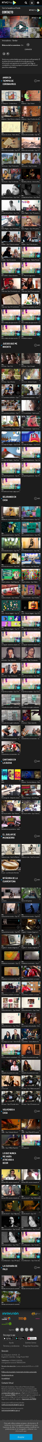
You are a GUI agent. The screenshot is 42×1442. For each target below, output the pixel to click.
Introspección (25, 1148)
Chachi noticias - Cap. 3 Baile (29, 582)
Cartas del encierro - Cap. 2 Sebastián (31, 1010)
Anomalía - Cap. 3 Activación (9, 676)
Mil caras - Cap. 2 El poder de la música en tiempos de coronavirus (11, 1104)
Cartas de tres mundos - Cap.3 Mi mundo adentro (11, 932)
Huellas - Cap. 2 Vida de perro (30, 244)
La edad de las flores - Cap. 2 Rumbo (31, 197)
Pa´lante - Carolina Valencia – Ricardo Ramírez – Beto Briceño (31, 782)
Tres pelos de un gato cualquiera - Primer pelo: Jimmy (11, 707)
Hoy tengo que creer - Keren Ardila (11, 1041)
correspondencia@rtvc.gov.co (11, 1393)
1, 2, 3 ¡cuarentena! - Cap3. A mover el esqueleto (31, 429)
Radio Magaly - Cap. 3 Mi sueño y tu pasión (31, 229)
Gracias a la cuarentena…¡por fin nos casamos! (31, 307)
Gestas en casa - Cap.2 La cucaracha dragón (31, 857)
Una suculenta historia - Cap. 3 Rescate (31, 535)
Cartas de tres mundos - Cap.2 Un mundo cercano (31, 916)
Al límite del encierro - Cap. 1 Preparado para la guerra (11, 551)
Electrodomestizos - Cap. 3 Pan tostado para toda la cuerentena (11, 1245)
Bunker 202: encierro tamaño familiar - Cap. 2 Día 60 (31, 1182)
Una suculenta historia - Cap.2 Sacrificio (11, 535)
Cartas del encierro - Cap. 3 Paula (11, 1026)
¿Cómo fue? (5, 1088)
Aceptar (21, 1436)
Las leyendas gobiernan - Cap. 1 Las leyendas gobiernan (31, 460)
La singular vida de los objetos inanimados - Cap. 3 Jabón (31, 645)
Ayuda (11, 1342)
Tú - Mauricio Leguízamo (28, 275)
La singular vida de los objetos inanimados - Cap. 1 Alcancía (31, 629)
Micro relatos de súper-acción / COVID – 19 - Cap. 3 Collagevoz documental (11, 338)
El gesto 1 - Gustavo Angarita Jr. (30, 932)
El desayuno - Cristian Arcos (9, 103)
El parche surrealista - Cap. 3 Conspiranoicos (31, 691)
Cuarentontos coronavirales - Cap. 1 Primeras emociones (11, 738)
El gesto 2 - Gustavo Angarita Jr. (10, 947)
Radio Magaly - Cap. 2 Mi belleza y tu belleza (11, 229)
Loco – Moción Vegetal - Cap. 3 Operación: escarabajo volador (11, 629)
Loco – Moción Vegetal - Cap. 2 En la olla (31, 613)
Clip (2, 101)
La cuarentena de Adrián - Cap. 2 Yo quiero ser (31, 397)
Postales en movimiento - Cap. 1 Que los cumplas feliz (11, 963)
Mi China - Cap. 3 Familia (8, 382)
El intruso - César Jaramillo (29, 723)
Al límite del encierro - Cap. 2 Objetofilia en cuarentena (31, 551)
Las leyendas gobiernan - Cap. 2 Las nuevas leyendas (11, 476)
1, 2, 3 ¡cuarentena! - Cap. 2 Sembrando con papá (11, 429)
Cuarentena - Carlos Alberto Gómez (31, 1041)
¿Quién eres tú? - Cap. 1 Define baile (31, 1198)
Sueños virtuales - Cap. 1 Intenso (10, 598)
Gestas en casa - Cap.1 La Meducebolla (11, 857)
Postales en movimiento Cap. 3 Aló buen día (11, 979)
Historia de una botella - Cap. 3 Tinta (31, 150)
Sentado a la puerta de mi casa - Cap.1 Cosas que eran (31, 1057)
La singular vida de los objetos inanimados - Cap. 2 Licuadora (11, 645)
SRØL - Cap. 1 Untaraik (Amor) (10, 1132)
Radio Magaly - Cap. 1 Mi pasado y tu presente (31, 213)
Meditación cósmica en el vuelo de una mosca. (11, 519)
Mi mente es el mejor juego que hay (11, 491)
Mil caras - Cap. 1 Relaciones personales (31, 1088)
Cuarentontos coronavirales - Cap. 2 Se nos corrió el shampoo (31, 738)
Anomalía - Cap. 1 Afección (9, 660)
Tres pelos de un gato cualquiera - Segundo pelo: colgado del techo (31, 707)
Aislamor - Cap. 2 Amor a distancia (11, 119)
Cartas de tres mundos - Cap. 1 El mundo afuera (11, 916)
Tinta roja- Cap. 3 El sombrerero (10, 307)
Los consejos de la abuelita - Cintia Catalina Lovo (31, 1026)
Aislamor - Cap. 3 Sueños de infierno (31, 119)
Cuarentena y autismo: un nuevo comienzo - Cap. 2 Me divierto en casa (11, 994)
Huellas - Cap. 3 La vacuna (9, 260)
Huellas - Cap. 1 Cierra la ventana (10, 244)
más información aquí (26, 1430)
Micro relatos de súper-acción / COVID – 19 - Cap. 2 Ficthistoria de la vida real (31, 322)
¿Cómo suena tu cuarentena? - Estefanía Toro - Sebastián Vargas (11, 1057)
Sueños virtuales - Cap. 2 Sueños (30, 598)
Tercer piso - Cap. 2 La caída (29, 166)
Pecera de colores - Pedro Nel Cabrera (11, 135)
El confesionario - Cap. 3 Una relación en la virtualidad (31, 1260)
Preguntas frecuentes (30, 1346)
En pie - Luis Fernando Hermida (10, 873)
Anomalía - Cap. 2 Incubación (30, 660)
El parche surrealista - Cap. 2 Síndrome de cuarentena (11, 691)
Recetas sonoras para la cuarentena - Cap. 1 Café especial (11, 1288)
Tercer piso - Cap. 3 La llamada (10, 182)
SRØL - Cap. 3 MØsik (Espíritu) (10, 1148)
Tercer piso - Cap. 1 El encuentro (10, 166)
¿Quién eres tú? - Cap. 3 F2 (29, 1214)
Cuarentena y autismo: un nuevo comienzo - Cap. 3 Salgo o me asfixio (31, 994)
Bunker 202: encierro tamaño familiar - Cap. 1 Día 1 (11, 1182)
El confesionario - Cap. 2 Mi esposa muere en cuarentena (11, 1260)
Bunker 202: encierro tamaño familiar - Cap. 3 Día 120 (11, 1198)
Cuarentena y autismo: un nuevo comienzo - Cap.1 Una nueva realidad (31, 979)
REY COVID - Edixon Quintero (10, 275)
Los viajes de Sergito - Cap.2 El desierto (31, 444)
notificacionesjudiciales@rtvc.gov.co (13, 1405)
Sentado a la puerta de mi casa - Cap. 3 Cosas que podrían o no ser (31, 1073)
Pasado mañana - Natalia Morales (30, 260)
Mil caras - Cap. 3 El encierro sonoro (31, 1104)
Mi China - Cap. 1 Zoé (7, 366)
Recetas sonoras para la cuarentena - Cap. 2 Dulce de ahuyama (31, 1288)
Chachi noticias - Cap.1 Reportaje (30, 566)
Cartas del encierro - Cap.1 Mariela (11, 1010)
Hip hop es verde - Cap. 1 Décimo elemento (11, 813)
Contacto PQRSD (10, 1395)
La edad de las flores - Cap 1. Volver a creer (11, 197)
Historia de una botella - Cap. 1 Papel (31, 135)
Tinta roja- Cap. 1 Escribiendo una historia (11, 291)
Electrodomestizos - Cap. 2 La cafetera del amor (31, 1229)
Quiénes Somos (30, 1342)
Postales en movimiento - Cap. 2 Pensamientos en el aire (31, 963)
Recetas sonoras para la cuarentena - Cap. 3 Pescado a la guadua (11, 1304)
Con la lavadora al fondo (11, 8)
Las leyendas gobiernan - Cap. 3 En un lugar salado (31, 476)
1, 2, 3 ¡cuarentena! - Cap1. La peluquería (31, 413)
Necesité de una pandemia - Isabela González (11, 829)
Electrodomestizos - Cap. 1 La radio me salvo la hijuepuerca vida (11, 1229)
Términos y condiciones (11, 1346)
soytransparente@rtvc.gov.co (11, 1410)
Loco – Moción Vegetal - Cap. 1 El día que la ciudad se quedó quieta (11, 613)
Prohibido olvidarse (27, 338)
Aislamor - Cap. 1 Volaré (28, 103)
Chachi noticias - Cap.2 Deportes (10, 582)
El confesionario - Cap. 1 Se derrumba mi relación (31, 1245)
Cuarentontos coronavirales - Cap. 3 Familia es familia (11, 754)
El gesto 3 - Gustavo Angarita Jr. (30, 947)
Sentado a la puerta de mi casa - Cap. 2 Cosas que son (11, 1073)
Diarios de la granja (27, 901)
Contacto (4, 901)
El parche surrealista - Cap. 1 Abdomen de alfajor (31, 676)
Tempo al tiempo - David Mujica (30, 798)
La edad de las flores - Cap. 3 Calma (11, 213)
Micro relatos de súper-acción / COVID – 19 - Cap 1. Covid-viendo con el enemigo (11, 322)
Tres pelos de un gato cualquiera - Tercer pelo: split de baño (11, 723)
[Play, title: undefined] (21, 26)
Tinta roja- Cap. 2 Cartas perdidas (31, 291)
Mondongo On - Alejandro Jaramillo (11, 798)
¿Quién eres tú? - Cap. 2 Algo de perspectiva (11, 1214)
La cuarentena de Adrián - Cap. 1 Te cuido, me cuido (11, 397)
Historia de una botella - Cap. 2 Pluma (11, 150)
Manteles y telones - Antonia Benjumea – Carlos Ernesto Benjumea (31, 182)
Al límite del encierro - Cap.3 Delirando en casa (11, 566)
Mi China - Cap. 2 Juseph (28, 366)
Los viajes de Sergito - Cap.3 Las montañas (11, 460)
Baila (3, 782)
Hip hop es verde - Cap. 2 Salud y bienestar (31, 813)
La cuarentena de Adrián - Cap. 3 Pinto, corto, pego (11, 413)
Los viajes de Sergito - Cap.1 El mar (11, 444)
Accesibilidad (6, 1378)
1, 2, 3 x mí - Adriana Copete (29, 382)
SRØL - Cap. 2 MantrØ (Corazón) (30, 1132)
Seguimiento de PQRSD (29, 1399)
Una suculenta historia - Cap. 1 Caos (31, 519)
